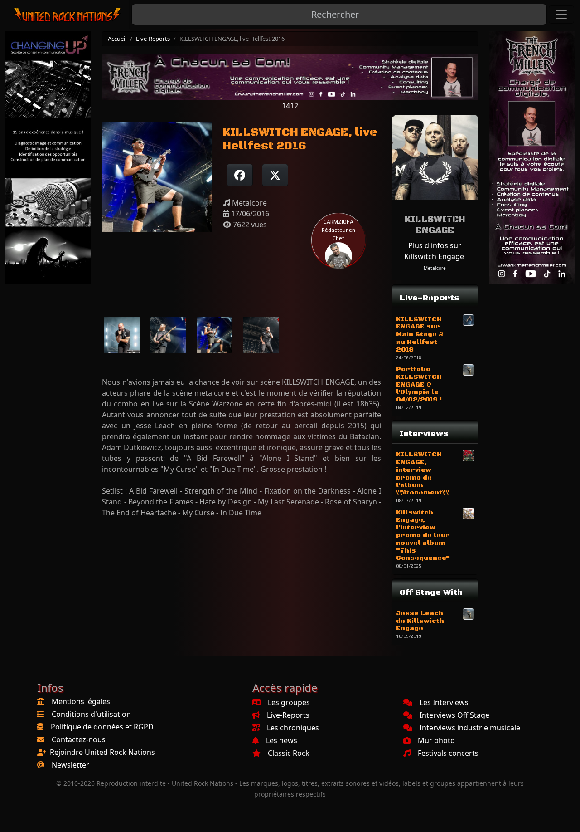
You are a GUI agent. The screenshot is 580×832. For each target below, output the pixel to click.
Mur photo (436, 740)
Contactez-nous (79, 739)
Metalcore (435, 268)
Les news (281, 740)
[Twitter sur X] (275, 175)
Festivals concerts (448, 753)
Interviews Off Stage (454, 715)
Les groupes (289, 702)
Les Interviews (444, 702)
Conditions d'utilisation (91, 714)
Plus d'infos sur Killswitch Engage (434, 250)
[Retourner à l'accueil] (68, 14)
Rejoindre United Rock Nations (102, 752)
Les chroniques (293, 728)
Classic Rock (288, 753)
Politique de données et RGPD (102, 727)
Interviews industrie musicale (470, 728)
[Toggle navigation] (561, 14)
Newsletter (70, 765)
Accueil (117, 38)
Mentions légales (81, 701)
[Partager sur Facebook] (240, 175)
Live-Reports (153, 38)
